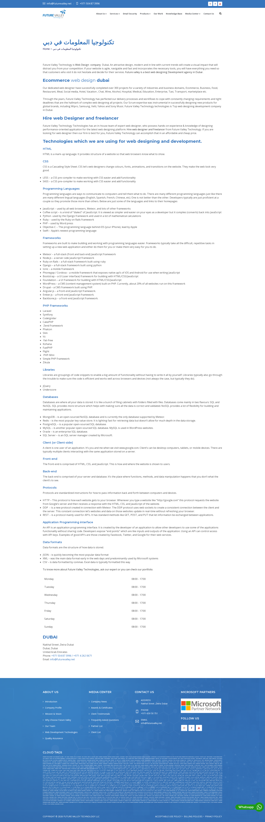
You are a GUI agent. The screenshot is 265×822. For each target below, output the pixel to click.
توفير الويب (64, 782)
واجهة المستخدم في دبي (157, 777)
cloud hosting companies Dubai (150, 799)
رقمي (197, 780)
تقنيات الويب (182, 783)
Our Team (50, 726)
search (91, 765)
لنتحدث (102, 778)
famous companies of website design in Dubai (81, 795)
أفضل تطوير (58, 772)
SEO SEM (77, 783)
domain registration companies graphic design (87, 760)
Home (46, 49)
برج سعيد (193, 777)
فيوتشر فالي (219, 768)
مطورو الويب (109, 780)
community (99, 765)
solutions (55, 760)
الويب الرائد (84, 772)
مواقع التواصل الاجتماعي (217, 783)
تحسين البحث (48, 782)
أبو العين (137, 768)
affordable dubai (75, 768)
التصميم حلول (156, 778)
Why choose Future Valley (58, 719)
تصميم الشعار (185, 772)
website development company (62, 792)
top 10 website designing (97, 790)
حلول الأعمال (129, 775)
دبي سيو (54, 773)
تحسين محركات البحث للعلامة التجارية (139, 777)
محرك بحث (189, 770)
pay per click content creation (122, 760)
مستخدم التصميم (196, 782)
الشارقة (179, 785)
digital (107, 762)
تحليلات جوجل (162, 775)
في (194, 785)
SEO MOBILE (61, 783)
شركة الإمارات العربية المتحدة (52, 780)
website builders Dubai (98, 795)
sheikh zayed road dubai (199, 762)
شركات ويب (204, 775)
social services (208, 762)
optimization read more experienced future (57, 767)
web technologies (189, 765)
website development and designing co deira (53, 757)
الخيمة (134, 768)
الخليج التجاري (164, 773)
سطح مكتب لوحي (210, 775)
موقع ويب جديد (103, 772)
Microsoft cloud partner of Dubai (202, 802)
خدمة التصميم (202, 782)
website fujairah (206, 767)
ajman (97, 757)
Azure (164, 790)
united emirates (212, 758)
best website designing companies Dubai (113, 790)
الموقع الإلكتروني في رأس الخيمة (124, 787)
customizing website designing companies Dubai (116, 795)
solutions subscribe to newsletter (172, 765)
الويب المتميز (156, 775)
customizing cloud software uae (145, 792)
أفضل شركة (83, 780)
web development (101, 762)
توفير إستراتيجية (70, 782)
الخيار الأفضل (89, 780)
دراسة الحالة (84, 773)
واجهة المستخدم (166, 777)
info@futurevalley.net (59, 3)
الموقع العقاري (74, 777)
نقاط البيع (53, 782)
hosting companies (54, 790)
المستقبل (187, 768)
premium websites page (123, 762)
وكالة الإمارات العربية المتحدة (73, 775)
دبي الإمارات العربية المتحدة (136, 778)
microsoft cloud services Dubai (154, 795)
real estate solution (47, 760)
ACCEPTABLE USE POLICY (168, 816)
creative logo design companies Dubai (137, 795)
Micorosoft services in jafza (85, 802)
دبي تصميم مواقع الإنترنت (114, 778)
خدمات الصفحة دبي (149, 780)
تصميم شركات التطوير (105, 775)
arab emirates (199, 758)
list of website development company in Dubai (81, 792)
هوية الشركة (96, 773)
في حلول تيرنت (114, 772)
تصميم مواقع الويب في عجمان (91, 785)
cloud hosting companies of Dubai (55, 804)
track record (176, 760)
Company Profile (53, 707)
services (157, 758)
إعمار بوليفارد (187, 780)
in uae (130, 757)
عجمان (186, 785)
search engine (114, 758)
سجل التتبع (170, 773)
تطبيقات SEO (67, 783)
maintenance (46, 762)
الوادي (183, 768)
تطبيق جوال (161, 770)
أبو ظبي (215, 768)
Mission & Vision (53, 713)
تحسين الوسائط (112, 783)
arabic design (83, 768)
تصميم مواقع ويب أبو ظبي (53, 787)
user (124, 765)
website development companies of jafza (68, 802)
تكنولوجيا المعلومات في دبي (176, 787)
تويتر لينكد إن (215, 782)
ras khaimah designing (60, 758)
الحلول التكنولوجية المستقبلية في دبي (196, 787)
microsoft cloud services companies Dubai (183, 802)
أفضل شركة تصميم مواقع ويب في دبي (163, 789)
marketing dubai (191, 763)
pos (78, 765)
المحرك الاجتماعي (155, 783)
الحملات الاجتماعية (176, 773)
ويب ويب (220, 772)
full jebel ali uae (130, 765)
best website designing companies (50, 794)
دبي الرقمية (161, 783)
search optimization (139, 758)
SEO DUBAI (73, 783)
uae (65, 757)
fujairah (86, 767)
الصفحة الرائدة (135, 775)
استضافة (200, 785)
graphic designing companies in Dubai (128, 794)
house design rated (217, 757)
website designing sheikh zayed (99, 794)
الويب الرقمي (173, 775)
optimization (131, 758)
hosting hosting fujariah (113, 757)
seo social (147, 763)
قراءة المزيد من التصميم (104, 783)
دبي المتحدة (144, 778)
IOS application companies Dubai (97, 797)
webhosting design (66, 768)
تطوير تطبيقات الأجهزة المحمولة (87, 778)
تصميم (204, 785)
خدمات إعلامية (49, 775)
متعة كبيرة (107, 778)
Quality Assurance (54, 738)
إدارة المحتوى (140, 770)
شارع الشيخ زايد (181, 777)
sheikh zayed (189, 762)
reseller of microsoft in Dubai (99, 802)
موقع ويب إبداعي (214, 778)
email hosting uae (119, 792)
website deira (58, 768)
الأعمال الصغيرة (92, 777)
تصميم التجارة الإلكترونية (108, 777)
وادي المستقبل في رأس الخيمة (147, 785)
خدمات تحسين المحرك (205, 778)
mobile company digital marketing (86, 758)
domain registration (170, 790)
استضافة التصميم (188, 782)
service (121, 765)
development (107, 758)
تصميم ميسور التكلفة (84, 775)
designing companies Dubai (113, 794)
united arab (205, 758)
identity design (183, 763)
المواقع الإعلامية (51, 783)
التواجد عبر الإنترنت (157, 780)
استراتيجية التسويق (128, 783)
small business (89, 763)
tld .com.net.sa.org (182, 790)
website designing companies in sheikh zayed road (97, 800)
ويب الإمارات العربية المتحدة (83, 777)
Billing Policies (193, 816)
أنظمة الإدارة (210, 773)
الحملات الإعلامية (184, 773)
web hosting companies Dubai (169, 795)
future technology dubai (180, 767)
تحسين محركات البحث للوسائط (106, 782)
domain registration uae (196, 795)
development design (156, 762)
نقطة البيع (197, 777)
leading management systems (137, 760)
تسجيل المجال (143, 772)
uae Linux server (63, 790)
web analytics (113, 762)
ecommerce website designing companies (75, 800)
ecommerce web (65, 763)
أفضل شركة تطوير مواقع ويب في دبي (75, 789)
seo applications (154, 763)
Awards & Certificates (102, 707)
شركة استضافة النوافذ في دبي (65, 785)
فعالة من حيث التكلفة (121, 775)
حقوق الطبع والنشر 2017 (156, 773)
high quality (176, 763)
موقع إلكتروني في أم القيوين (111, 787)
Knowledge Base (174, 13)
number (151, 765)
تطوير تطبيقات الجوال (81, 770)
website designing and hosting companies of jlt (159, 800)
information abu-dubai (196, 767)
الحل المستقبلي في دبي (209, 787)
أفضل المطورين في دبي (195, 789)
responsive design (140, 763)
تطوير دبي (216, 773)
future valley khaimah (117, 767)
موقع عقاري (47, 777)
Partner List (97, 726)
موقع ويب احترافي (218, 775)
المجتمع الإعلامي (116, 782)
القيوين (130, 768)
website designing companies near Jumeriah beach (182, 800)
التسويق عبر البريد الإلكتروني (57, 770)
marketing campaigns (108, 763)
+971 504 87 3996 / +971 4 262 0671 (71, 655)
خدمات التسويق (165, 772)
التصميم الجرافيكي (121, 772)
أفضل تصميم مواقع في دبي (133, 789)
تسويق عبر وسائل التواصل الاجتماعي (172, 770)
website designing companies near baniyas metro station (76, 799)
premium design (82, 763)
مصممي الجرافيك (218, 780)
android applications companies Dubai (67, 797)
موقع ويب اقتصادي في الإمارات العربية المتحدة (57, 789)
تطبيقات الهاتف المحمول (190, 775)
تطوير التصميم (90, 773)
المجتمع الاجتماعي (152, 782)
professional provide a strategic (69, 765)
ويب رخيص (45, 789)
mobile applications (186, 792)
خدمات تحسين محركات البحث (93, 770)
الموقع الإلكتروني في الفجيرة (137, 787)
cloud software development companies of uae (54, 800)
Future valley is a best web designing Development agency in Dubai (164, 72)
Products (144, 13)
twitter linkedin (106, 765)
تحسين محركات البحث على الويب (119, 780)
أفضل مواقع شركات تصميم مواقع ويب (147, 789)
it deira (188, 767)
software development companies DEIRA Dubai (131, 799)
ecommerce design (74, 763)
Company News (99, 701)
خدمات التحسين (197, 778)
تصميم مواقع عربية (204, 789)
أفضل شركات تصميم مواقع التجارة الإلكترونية (181, 789)
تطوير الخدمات (147, 773)
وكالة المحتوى (73, 773)
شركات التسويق (97, 778)
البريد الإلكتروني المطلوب (179, 780)
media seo (217, 763)
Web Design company (88, 64)
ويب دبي (202, 770)
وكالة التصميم (102, 773)
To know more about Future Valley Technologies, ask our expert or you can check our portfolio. (98, 569)
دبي (192, 785)
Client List (96, 732)
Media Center (192, 13)
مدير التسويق (59, 777)
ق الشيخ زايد (187, 777)
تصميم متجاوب (46, 778)
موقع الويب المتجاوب (119, 773)
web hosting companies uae (183, 795)
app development (164, 758)
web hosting (210, 757)
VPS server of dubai (72, 790)
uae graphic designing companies (145, 794)
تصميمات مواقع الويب (110, 773)
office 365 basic (158, 790)
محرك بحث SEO (145, 782)
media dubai (137, 765)
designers (171, 763)
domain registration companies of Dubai (163, 802)
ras (93, 767)
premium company (57, 765)
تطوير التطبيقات (109, 770)
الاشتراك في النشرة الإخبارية (201, 783)
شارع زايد (149, 777)
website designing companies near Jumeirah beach (206, 800)
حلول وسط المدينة (192, 773)
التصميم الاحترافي (77, 782)
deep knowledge (115, 765)
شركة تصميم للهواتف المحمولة (119, 768)
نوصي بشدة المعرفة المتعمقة (138, 783)
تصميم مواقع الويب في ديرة (123, 785)
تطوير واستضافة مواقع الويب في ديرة (88, 787)
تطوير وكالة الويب (180, 775)
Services (114, 13)
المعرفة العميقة (209, 782)
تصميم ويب (53, 772)
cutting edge (197, 765)
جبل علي (160, 782)
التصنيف (173, 768)
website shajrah (50, 768)
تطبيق (127, 768)
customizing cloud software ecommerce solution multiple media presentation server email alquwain (175, 757)
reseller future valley (140, 790)
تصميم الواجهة (203, 777)
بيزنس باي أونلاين (163, 778)
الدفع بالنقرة (96, 772)
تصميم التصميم (66, 773)
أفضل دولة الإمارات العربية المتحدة (60, 775)
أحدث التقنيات (168, 783)
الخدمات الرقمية (129, 772)
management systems (150, 760)
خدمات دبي (115, 770)
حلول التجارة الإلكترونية (173, 772)
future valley (203, 757)
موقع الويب (187, 783)
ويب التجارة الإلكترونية (117, 777)
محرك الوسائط (148, 783)
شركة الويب (205, 773)
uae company (46, 758)
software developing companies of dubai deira (187, 799)
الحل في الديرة (185, 787)
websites (161, 765)
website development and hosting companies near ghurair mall (105, 799)
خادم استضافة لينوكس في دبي (78, 785)
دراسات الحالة (67, 780)
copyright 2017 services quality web (195, 760)
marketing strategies (200, 763)
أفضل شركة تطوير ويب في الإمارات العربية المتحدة (103, 789)
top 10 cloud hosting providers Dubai (167, 799)
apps (127, 758)
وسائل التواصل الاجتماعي (215, 770)
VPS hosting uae (111, 792)
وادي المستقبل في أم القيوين (160, 785)
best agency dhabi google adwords (186, 758)
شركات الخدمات (48, 773)
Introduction (51, 701)
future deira (171, 767)
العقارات (180, 772)
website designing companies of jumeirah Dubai (120, 800)
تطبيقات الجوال (66, 770)
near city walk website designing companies (133, 802)
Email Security (130, 13)
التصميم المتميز (99, 777)
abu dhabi (84, 757)
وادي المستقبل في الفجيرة (134, 785)
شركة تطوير (206, 770)
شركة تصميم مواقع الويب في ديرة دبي (50, 785)
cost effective (132, 762)
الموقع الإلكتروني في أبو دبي (149, 787)
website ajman (141, 767)
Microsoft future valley (128, 790)
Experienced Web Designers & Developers (212, 790)
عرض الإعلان (150, 778)
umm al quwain (91, 757)
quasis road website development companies (159, 797)
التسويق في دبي (133, 782)
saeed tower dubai (181, 762)
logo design (219, 758)
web (135, 763)
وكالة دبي (48, 772)
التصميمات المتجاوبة (94, 783)
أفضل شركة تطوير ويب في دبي (121, 789)
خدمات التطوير (65, 772)
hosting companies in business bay (83, 794)
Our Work (158, 13)
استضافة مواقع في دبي (75, 787)
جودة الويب (134, 773)
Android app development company (199, 792)
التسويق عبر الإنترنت (76, 778)
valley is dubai (71, 767)
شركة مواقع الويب (127, 773)
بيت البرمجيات (193, 768)
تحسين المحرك (170, 780)
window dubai (154, 767)
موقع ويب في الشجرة (101, 787)
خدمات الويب (103, 780)
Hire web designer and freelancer (146, 129)
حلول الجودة (58, 782)
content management (150, 758)
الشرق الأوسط (53, 777)
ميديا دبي (57, 783)
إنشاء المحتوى (90, 772)
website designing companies (84, 790)
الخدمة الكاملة (165, 782)
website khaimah (214, 767)
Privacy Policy (213, 816)
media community (210, 763)
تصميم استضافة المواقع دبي (145, 768)
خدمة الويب (192, 783)
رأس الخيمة (174, 785)
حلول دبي (210, 783)
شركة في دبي (110, 768)
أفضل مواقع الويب (46, 770)
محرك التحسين (156, 770)
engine (95, 765)
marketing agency (72, 760)
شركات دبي (60, 780)
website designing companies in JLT (140, 800)
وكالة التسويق (149, 772)
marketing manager (118, 763)
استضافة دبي (198, 775)
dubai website (57, 763)
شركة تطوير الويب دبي (156, 768)
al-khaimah (97, 767)
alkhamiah (122, 757)
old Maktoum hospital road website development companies (133, 797)
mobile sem (156, 765)
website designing (103, 757)
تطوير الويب (150, 775)
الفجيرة (182, 785)
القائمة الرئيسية (96, 782)
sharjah (71, 757)
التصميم (177, 768)
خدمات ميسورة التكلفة (182, 778)
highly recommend (208, 765)
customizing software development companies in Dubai (201, 794)
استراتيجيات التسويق (125, 782)
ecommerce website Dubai (49, 792)
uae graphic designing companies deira (163, 794)
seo (50, 762)
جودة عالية (129, 780)
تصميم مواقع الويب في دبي (111, 785)
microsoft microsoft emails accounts (141, 757)
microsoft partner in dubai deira (114, 802)
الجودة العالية (212, 780)
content (131, 763)
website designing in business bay (67, 794)
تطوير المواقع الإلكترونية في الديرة (163, 787)
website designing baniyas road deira (209, 797)
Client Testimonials (100, 713)
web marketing (121, 758)
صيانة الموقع (78, 773)
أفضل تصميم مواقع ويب (88, 789)
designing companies (176, 792)
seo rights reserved (172, 758)
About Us (100, 13)
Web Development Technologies (61, 732)
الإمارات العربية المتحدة (166, 768)
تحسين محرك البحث (148, 770)
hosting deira (134, 767)
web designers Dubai (148, 802)
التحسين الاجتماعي (120, 783)
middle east (126, 763)
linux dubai (147, 767)
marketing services (62, 760)
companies (54, 762)
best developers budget (92, 768)
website (182, 765)
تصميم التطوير (209, 777)
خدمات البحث (190, 778)
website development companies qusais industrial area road (185, 797)
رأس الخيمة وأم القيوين (208, 768)
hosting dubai (84, 762)
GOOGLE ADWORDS (72, 772)
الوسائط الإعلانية (96, 780)
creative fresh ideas (163, 763)
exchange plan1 (150, 790)
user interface (216, 762)
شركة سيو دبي (103, 770)
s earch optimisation (84, 765)
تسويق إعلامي (183, 770)
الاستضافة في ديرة (101, 785)
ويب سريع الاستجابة (53, 778)
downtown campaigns (167, 760)
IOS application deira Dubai (82, 797)
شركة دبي (168, 775)
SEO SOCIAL (63, 778)
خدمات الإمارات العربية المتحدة (138, 780)
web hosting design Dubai (130, 792)
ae (176, 790)
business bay (183, 760)
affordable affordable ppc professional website (68, 762)
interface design (165, 762)
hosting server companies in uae (211, 795)
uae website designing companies (180, 794)
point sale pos (49, 765)
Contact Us (209, 13)
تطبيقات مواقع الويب (143, 775)
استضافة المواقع (199, 768)
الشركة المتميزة (85, 782)
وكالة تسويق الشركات (156, 772)
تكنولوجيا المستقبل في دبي (65, 787)
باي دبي (169, 778)
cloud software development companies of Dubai (210, 799)
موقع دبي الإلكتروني (127, 777)
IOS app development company (215, 792)
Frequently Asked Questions (105, 719)
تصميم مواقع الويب (175, 783)
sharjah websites (145, 765)
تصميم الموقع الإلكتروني (179, 782)
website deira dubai (162, 767)
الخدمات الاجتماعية (173, 777)
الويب (180, 768)
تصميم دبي (128, 770)
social (202, 765)
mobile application (92, 762)
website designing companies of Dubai (162, 792)
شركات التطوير (113, 775)
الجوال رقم (45, 783)
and (102, 767)
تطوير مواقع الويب (195, 770)
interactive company (146, 762)
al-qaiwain (108, 767)
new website (111, 760)
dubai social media (99, 758)
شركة (197, 785)
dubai (68, 757)
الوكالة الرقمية (199, 773)
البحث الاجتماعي (86, 783)
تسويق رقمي (104, 768)
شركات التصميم (136, 772)
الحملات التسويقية (66, 777)
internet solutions (103, 760)
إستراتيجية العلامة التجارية (75, 780)
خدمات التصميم (122, 770)
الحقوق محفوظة (73, 770)
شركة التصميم (215, 777)
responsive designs (209, 760)
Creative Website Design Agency (195, 790)
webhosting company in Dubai (100, 792)
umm (105, 767)
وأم (170, 785)
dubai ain (52, 758)
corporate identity (218, 760)
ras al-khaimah (77, 757)
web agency (158, 760)
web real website (98, 763)
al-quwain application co (72, 758)
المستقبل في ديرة (218, 787)
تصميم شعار (201, 780)
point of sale (173, 762)
